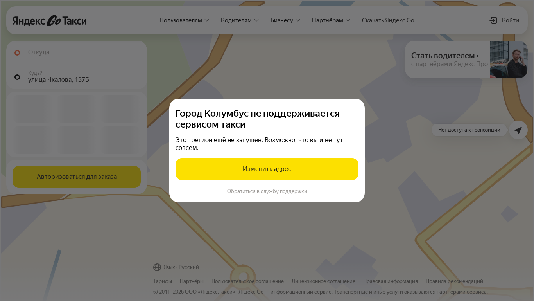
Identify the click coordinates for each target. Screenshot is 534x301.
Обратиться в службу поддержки (267, 191)
